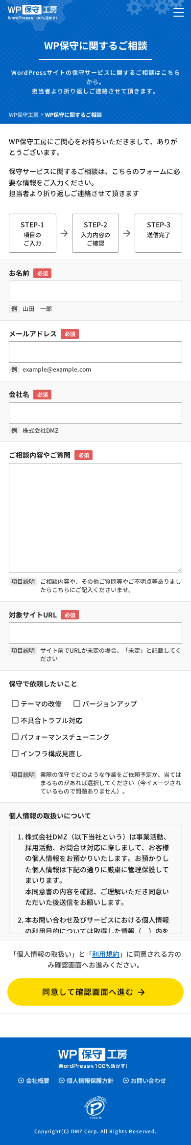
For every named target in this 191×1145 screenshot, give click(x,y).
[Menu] (179, 12)
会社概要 (37, 1080)
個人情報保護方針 (90, 1080)
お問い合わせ (148, 1080)
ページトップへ (175, 1093)
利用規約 (105, 954)
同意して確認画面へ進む (88, 991)
